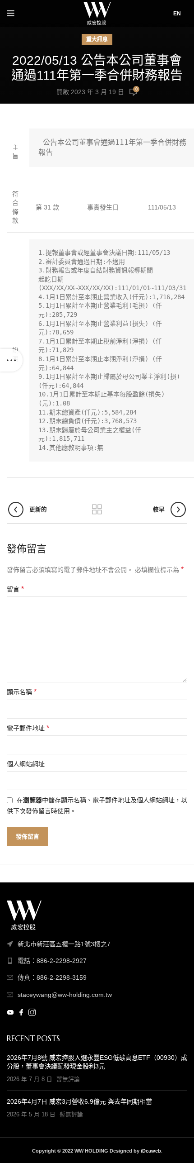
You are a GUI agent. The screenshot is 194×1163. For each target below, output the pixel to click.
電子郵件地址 (28, 728)
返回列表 (97, 509)
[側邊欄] (11, 360)
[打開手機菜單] (10, 14)
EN (177, 13)
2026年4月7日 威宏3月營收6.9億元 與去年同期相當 (79, 1101)
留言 (15, 589)
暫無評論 (68, 1079)
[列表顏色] (97, 961)
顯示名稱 (22, 692)
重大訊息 (97, 39)
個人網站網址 (26, 763)
